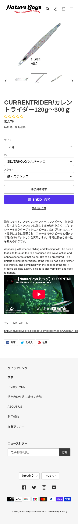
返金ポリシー (16, 426)
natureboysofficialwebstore (33, 511)
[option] (21, 79)
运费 (22, 127)
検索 (10, 377)
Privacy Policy (16, 386)
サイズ (8, 140)
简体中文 (28, 476)
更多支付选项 (39, 208)
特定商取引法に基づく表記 (25, 396)
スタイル (9, 169)
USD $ (49, 476)
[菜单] (72, 9)
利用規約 (13, 416)
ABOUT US (15, 406)
